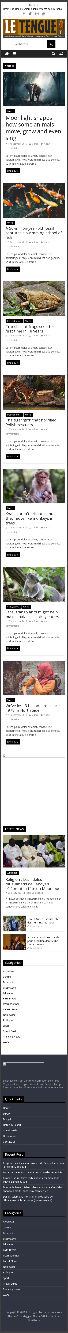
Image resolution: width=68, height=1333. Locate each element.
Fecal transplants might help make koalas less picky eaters (32, 614)
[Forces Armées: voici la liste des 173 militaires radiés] (14, 917)
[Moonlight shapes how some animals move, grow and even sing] (34, 74)
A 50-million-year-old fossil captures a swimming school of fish (34, 232)
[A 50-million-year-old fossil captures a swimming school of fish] (34, 185)
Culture (7, 976)
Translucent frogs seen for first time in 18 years (30, 329)
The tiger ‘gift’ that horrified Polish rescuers (31, 422)
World (10, 111)
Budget (7, 1119)
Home (6, 1108)
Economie (8, 982)
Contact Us (9, 1141)
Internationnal (14, 321)
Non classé (9, 1014)
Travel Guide (10, 1031)
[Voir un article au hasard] (61, 53)
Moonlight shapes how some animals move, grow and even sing (33, 128)
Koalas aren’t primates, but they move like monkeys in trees (30, 518)
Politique (8, 1020)
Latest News (10, 1009)
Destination (9, 1136)
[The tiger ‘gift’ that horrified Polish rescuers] (34, 377)
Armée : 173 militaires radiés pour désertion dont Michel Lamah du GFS (43, 941)
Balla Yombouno (35, 892)
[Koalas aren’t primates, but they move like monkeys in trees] (34, 471)
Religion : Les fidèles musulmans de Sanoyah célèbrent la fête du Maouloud (33, 884)
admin (35, 143)
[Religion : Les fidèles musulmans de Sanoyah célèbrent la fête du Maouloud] (34, 836)
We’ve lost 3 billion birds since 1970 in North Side (33, 708)
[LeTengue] (7, 53)
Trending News (11, 1036)
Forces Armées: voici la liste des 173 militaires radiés (43, 920)
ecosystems (13, 606)
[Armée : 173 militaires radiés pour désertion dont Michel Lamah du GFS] (14, 936)
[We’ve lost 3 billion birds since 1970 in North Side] (34, 663)
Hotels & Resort (12, 1124)
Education (8, 993)
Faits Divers (9, 998)
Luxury (6, 1113)
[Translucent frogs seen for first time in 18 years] (34, 283)
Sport (6, 1025)
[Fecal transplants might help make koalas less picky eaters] (34, 569)
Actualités (12, 872)
